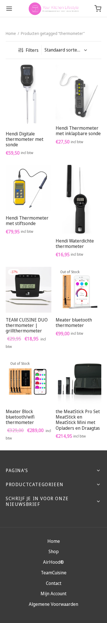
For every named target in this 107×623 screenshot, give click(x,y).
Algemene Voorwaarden (53, 604)
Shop (54, 551)
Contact (53, 583)
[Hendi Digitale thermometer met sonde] (28, 96)
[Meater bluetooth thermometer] (78, 290)
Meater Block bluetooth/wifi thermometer (20, 416)
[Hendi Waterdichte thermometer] (78, 199)
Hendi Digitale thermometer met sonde (24, 138)
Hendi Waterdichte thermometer (75, 243)
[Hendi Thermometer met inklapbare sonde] (78, 93)
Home (11, 33)
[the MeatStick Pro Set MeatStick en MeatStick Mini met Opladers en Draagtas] (78, 381)
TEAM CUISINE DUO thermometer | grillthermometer (27, 325)
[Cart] (97, 8)
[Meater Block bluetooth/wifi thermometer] (28, 381)
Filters (32, 50)
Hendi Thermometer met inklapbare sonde (78, 131)
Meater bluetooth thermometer (74, 322)
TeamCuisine (53, 572)
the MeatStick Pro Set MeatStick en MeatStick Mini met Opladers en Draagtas (78, 419)
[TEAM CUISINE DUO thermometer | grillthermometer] (28, 290)
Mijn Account (53, 593)
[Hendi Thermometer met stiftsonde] (28, 188)
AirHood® (53, 562)
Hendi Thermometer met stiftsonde (27, 220)
